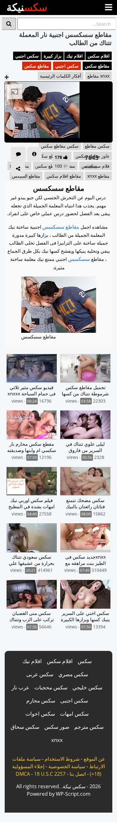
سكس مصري (73, 674)
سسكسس (79, 259)
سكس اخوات (40, 713)
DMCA (23, 773)
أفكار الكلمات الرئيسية (60, 76)
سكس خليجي (87, 687)
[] (9, 24)
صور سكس (56, 726)
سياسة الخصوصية (66, 766)
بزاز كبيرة (52, 56)
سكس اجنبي (27, 56)
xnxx (57, 739)
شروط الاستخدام (62, 758)
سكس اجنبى (74, 700)
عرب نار (20, 687)
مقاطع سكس (97, 66)
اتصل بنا (78, 773)
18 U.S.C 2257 (50, 773)
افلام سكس (99, 56)
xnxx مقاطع (98, 76)
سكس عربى (39, 674)
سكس (85, 661)
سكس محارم (40, 700)
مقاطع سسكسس (60, 226)
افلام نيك (74, 56)
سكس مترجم (89, 726)
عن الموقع (94, 758)
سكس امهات (74, 713)
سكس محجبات (50, 687)
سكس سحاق (25, 726)
